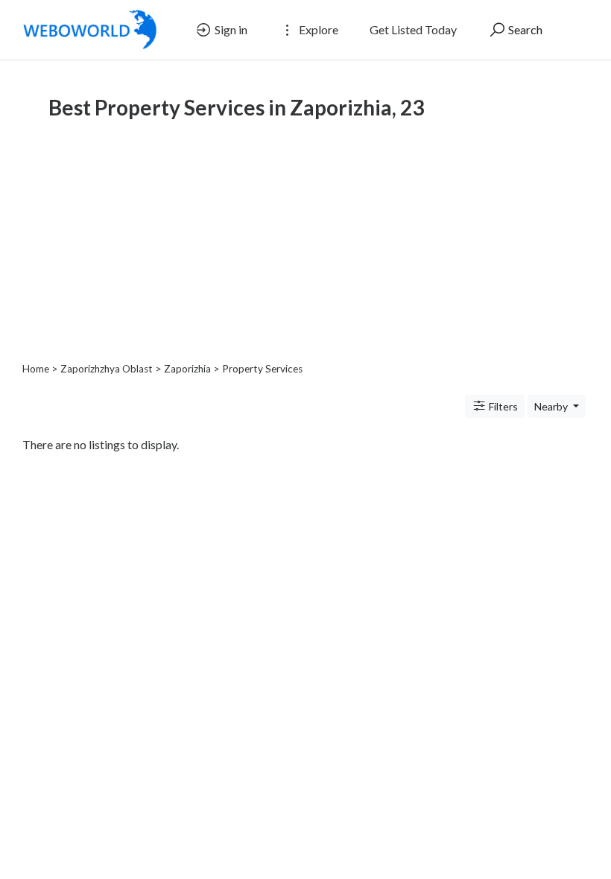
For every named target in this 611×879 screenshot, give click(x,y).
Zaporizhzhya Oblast (106, 369)
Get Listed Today (413, 29)
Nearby (552, 406)
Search (524, 29)
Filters (502, 406)
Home (35, 369)
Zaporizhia (187, 369)
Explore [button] (317, 29)
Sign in (229, 29)
